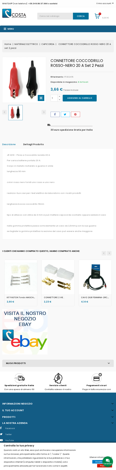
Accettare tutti (102, 461)
